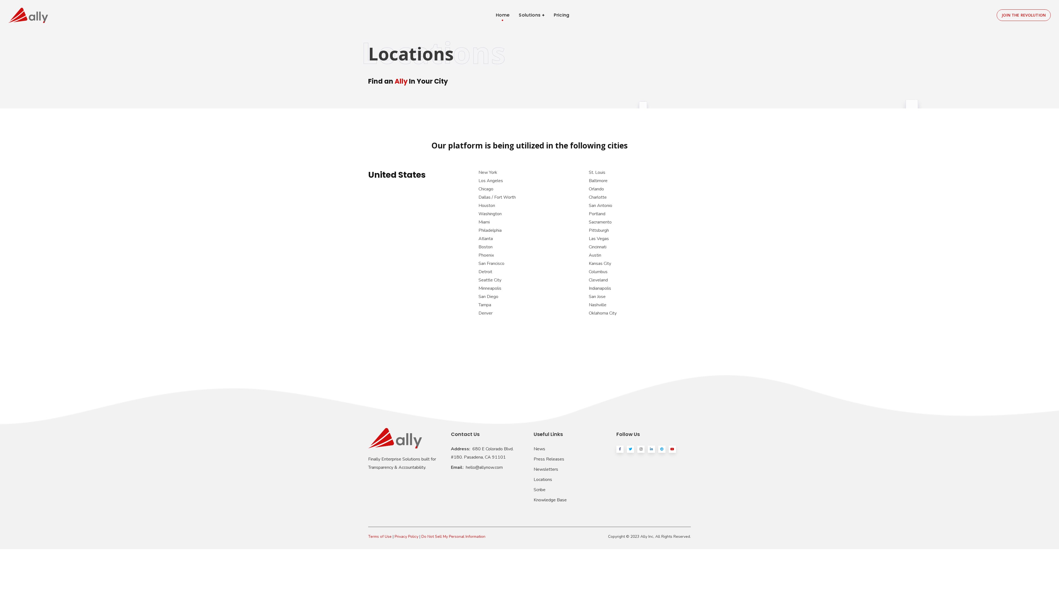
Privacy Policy (406, 536)
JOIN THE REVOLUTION (1024, 15)
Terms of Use (380, 536)
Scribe (539, 490)
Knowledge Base (550, 500)
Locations (543, 480)
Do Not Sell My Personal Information (453, 536)
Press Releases (549, 459)
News (539, 449)
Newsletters (546, 469)
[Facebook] (620, 449)
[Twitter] (630, 449)
